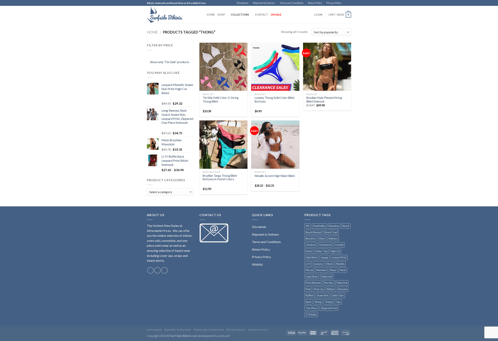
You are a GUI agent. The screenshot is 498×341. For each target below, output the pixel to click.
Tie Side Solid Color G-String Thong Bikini (220, 99)
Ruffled (310, 295)
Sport (308, 301)
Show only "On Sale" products (169, 62)
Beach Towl (331, 232)
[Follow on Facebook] (345, 3)
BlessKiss (311, 238)
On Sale (276, 14)
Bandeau (334, 225)
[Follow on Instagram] (157, 270)
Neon (343, 270)
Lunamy (318, 263)
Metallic (340, 263)
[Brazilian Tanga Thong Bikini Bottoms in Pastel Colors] (223, 144)
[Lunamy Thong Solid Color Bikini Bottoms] (275, 67)
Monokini (322, 270)
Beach (346, 225)
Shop (221, 14)
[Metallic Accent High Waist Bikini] (275, 144)
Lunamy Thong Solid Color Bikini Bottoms (274, 99)
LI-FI (308, 263)
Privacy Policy (333, 2)
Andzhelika (319, 225)
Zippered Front (329, 308)
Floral (309, 251)
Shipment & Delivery (264, 2)
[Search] (202, 14)
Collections (240, 14)
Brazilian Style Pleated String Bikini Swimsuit (324, 99)
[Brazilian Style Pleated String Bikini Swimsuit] (327, 67)
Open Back (312, 276)
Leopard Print (339, 257)
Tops (338, 301)
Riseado (342, 289)
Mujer (333, 270)
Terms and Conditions (292, 2)
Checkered (325, 244)
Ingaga (324, 257)
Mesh (329, 263)
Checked (311, 244)
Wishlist (257, 264)
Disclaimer (243, 2)
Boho (322, 238)
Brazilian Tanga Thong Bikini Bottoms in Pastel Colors (220, 177)
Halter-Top (321, 251)
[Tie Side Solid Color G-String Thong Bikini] (223, 67)
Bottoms (333, 238)
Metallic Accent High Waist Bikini (275, 176)
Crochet (339, 244)
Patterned (326, 276)
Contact (261, 14)
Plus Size (328, 282)
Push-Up (319, 289)
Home (211, 14)
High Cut (335, 251)
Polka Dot (342, 282)
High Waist (311, 257)
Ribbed (331, 289)
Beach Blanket (313, 232)
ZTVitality (311, 314)
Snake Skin (323, 295)
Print (308, 289)
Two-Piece (311, 308)
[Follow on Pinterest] (349, 3)
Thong (328, 301)
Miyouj (309, 270)
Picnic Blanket (313, 282)
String (318, 301)
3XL (308, 225)
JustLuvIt (224, 335)
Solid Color (338, 295)
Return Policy (315, 2)
